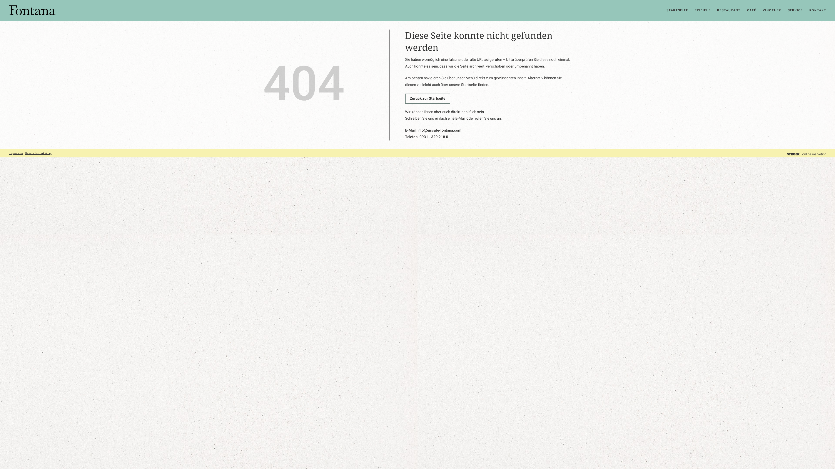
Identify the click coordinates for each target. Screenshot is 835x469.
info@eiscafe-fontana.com (439, 130)
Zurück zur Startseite (427, 98)
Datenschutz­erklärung (38, 153)
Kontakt (817, 10)
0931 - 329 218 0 (433, 137)
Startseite (677, 10)
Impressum (16, 153)
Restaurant (729, 10)
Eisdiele (703, 10)
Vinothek (772, 10)
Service (795, 10)
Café (751, 10)
